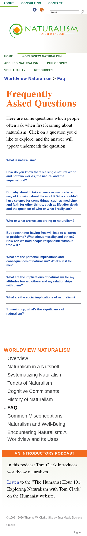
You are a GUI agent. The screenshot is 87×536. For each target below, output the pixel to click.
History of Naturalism (30, 399)
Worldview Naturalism (42, 56)
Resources (43, 70)
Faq (61, 78)
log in (77, 532)
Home (8, 56)
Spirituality (15, 70)
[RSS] (41, 10)
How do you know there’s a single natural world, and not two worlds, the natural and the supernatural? (41, 176)
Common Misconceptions (35, 416)
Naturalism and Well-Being (36, 424)
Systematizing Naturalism (35, 375)
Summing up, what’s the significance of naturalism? (35, 311)
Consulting (31, 3)
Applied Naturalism (21, 63)
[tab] (43, 159)
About (9, 3)
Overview (17, 358)
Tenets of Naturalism (29, 383)
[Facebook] (34, 10)
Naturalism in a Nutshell (33, 366)
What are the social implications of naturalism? (40, 297)
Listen (13, 482)
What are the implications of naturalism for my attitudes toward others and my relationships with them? (40, 281)
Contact (55, 3)
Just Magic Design (69, 517)
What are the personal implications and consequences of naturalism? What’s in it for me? (39, 261)
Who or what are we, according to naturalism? (40, 220)
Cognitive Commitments (33, 391)
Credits (10, 525)
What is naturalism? (21, 160)
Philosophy (57, 63)
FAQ (12, 407)
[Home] (35, 33)
